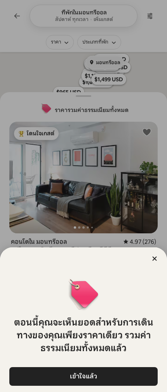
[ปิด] (154, 259)
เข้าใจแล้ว (83, 376)
